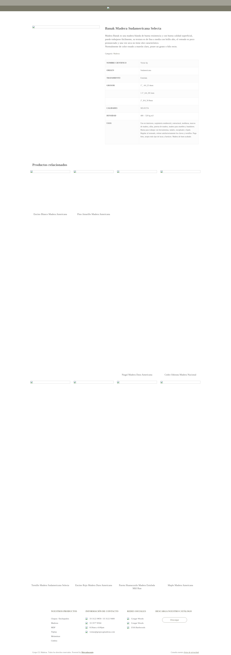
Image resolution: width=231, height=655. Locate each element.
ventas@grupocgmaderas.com (102, 632)
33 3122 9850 (96, 619)
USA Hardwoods (138, 627)
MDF (53, 627)
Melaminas (55, 636)
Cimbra (54, 641)
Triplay (54, 632)
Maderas (116, 54)
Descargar (174, 620)
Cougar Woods (137, 619)
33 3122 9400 (109, 619)
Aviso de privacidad (191, 652)
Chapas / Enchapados (60, 619)
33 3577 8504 (95, 623)
